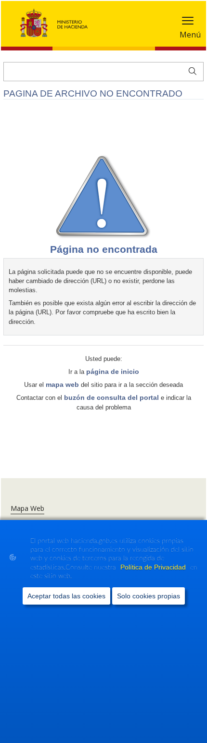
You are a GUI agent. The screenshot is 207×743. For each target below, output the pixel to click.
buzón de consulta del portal (111, 397)
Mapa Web (27, 508)
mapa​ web (62, 384)
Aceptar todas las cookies (66, 596)
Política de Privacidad (154, 567)
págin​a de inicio (112, 371)
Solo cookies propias (148, 596)
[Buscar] (190, 70)
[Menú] (188, 23)
